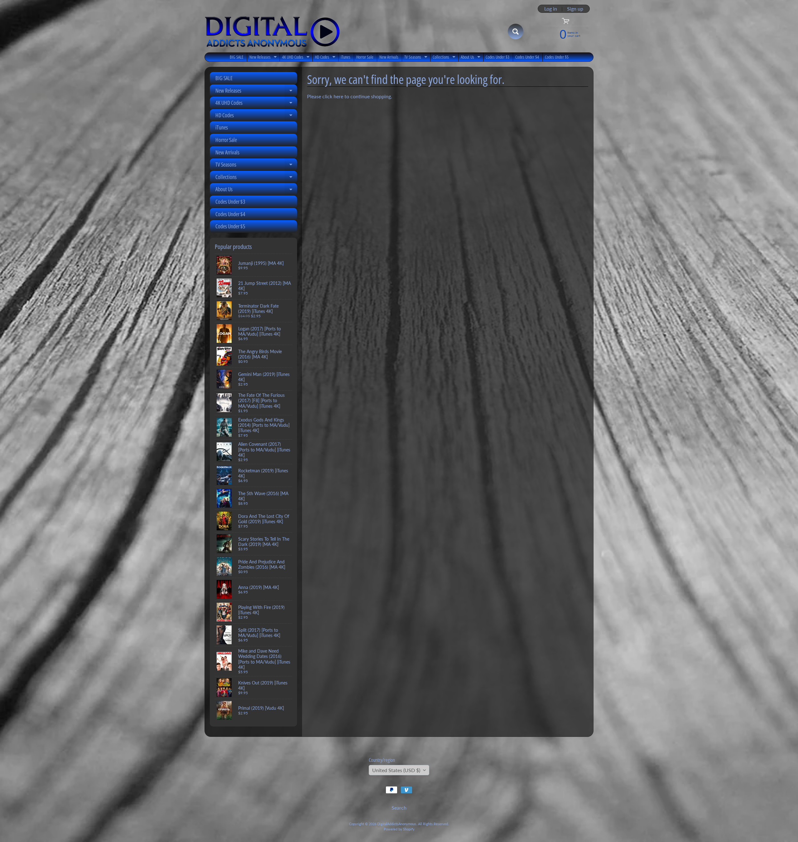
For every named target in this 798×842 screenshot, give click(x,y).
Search (399, 807)
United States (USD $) (396, 770)
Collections (445, 57)
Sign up (575, 8)
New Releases (263, 57)
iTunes (345, 57)
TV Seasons (416, 57)
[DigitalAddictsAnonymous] (272, 31)
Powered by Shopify (399, 829)
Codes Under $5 (557, 57)
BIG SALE (236, 57)
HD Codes (326, 57)
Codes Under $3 (497, 57)
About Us (471, 57)
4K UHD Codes (296, 57)
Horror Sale (364, 57)
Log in (550, 8)
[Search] (515, 31)
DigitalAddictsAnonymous (396, 824)
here (338, 96)
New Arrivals (388, 57)
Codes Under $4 (527, 57)
